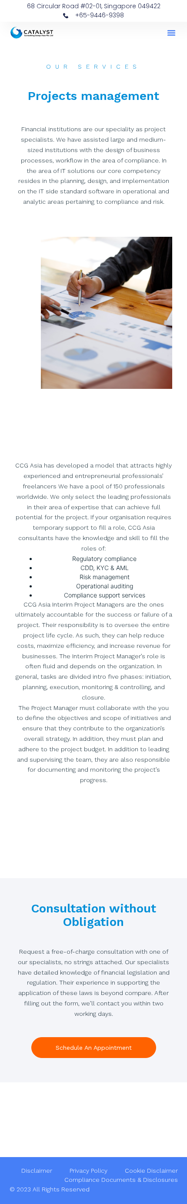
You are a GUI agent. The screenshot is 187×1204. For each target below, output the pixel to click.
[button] (171, 32)
